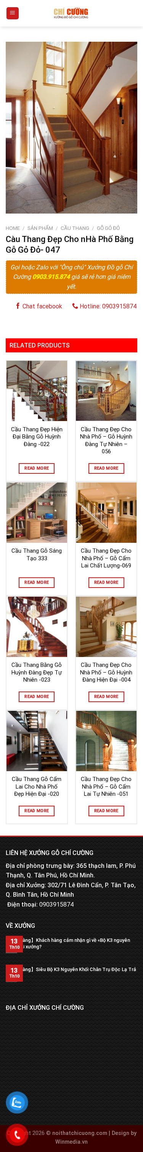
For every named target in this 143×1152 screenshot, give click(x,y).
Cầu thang (75, 228)
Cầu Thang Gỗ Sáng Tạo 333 (36, 554)
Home (13, 228)
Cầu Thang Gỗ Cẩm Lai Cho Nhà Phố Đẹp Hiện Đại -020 (36, 786)
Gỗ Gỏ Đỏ (108, 228)
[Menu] (12, 13)
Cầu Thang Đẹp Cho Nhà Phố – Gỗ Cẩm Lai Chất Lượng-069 (106, 558)
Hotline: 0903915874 (107, 306)
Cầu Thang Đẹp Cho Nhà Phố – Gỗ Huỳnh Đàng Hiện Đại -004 (106, 672)
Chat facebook (41, 306)
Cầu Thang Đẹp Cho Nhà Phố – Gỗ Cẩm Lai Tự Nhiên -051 (106, 786)
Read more (36, 468)
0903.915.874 (51, 276)
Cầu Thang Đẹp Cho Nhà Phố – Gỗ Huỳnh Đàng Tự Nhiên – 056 (106, 440)
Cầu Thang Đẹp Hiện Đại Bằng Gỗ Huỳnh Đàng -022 (37, 437)
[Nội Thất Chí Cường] (71, 13)
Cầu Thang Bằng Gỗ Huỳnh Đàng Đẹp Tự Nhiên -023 (36, 672)
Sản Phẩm (40, 228)
